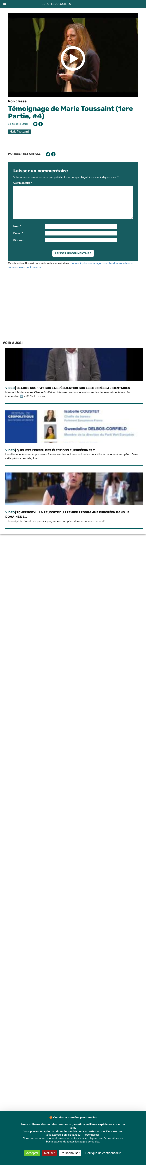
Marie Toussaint (19, 131)
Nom (17, 226)
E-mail (18, 233)
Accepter (32, 1153)
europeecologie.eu (56, 3)
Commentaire (22, 182)
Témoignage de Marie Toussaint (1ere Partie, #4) (70, 112)
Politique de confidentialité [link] (103, 1153)
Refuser (49, 1153)
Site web (18, 240)
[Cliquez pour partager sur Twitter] (35, 124)
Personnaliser (70, 1153)
